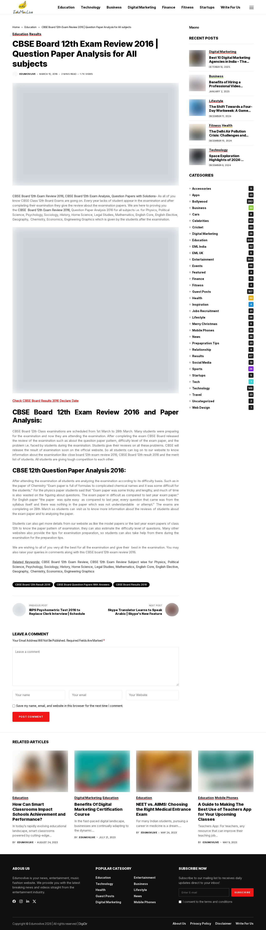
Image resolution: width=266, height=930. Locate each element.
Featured (222, 272)
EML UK (222, 253)
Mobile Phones (222, 330)
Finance (222, 278)
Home (16, 27)
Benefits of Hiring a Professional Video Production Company (226, 86)
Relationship (222, 349)
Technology (222, 388)
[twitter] (34, 901)
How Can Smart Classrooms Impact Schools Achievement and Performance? (38, 812)
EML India (222, 246)
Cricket (222, 227)
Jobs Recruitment (222, 311)
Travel (222, 394)
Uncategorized (222, 401)
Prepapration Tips (222, 343)
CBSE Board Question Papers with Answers (83, 584)
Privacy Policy (200, 923)
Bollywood (222, 201)
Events (222, 266)
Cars (222, 214)
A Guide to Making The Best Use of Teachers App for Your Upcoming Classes (224, 812)
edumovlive (27, 74)
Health (222, 298)
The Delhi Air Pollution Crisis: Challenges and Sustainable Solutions (227, 135)
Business (222, 208)
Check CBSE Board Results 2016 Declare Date (45, 401)
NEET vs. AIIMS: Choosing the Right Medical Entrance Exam (163, 809)
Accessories (222, 188)
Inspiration (222, 304)
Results (222, 356)
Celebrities (222, 221)
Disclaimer (223, 923)
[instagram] (21, 901)
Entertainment (222, 259)
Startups (222, 375)
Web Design (222, 407)
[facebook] (14, 901)
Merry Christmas (222, 324)
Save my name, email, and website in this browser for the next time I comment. (69, 705)
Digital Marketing (222, 233)
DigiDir (83, 923)
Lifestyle (222, 317)
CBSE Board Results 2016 (131, 584)
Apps (222, 195)
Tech (222, 382)
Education (31, 27)
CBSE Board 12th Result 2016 (32, 584)
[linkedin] (27, 901)
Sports (222, 369)
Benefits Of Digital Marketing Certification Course (98, 809)
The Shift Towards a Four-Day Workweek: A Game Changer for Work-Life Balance (230, 113)
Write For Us (245, 923)
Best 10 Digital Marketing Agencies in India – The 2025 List (229, 61)
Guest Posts (222, 291)
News (222, 336)
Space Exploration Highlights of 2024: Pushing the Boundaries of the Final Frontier (231, 162)
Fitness (222, 285)
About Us (179, 923)
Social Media (222, 362)
